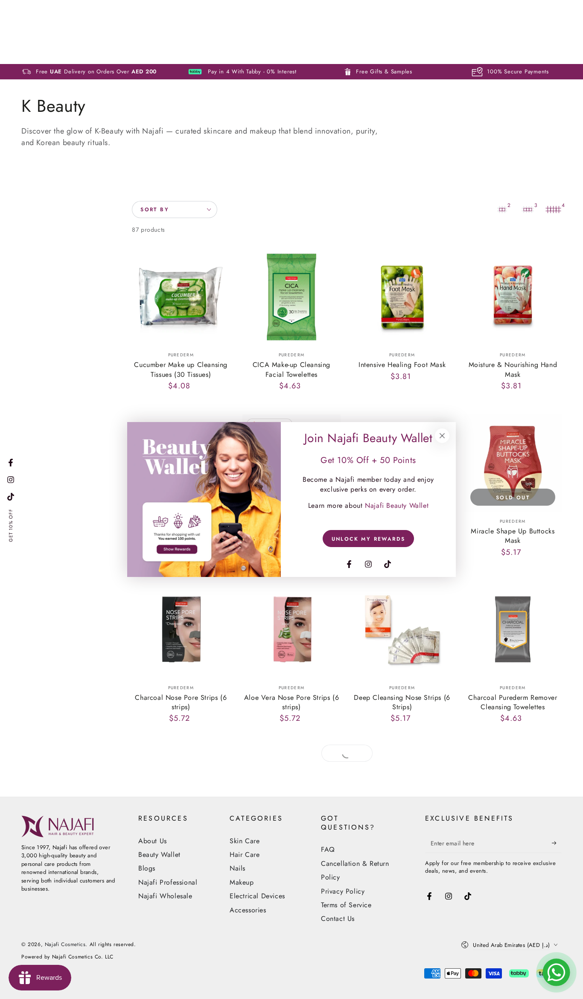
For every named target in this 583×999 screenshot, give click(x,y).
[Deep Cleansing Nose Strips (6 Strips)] (402, 629)
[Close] (442, 435)
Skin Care (244, 841)
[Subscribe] (557, 843)
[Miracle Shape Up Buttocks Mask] (513, 463)
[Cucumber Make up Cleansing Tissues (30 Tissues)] (181, 297)
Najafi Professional (167, 882)
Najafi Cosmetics (65, 944)
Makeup (242, 882)
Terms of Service (346, 905)
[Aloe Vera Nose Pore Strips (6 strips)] (291, 629)
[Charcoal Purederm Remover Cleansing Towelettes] (513, 629)
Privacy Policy (342, 891)
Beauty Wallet (159, 854)
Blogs (146, 868)
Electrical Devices (257, 896)
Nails (237, 868)
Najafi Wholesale (165, 896)
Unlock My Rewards (368, 539)
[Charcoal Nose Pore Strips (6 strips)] (181, 629)
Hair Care (244, 854)
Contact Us (338, 918)
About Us (152, 841)
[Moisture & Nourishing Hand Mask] (513, 297)
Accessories (248, 910)
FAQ (328, 849)
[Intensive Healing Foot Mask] (402, 297)
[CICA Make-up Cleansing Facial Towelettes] (291, 297)
